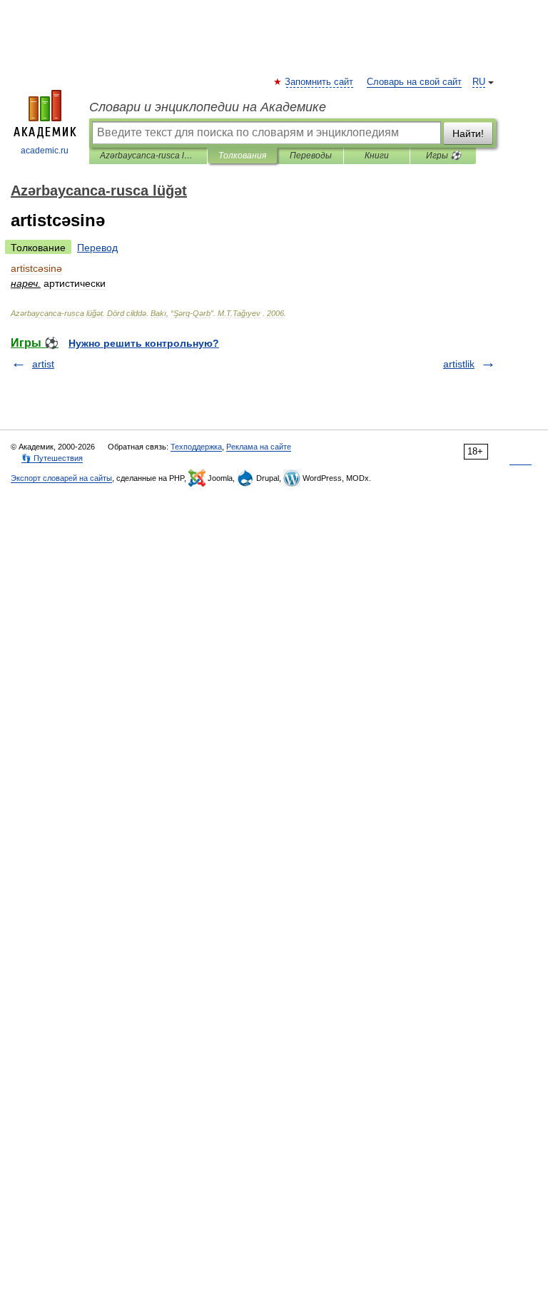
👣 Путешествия (52, 458)
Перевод (97, 247)
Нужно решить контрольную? (143, 343)
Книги (377, 156)
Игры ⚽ (443, 156)
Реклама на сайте (258, 446)
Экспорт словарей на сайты (61, 478)
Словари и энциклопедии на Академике (207, 107)
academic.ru (44, 151)
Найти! (468, 133)
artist (43, 364)
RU (478, 82)
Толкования (242, 156)
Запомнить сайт (319, 82)
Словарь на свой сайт (414, 82)
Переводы (311, 156)
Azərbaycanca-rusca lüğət (148, 156)
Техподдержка (196, 446)
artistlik (459, 364)
